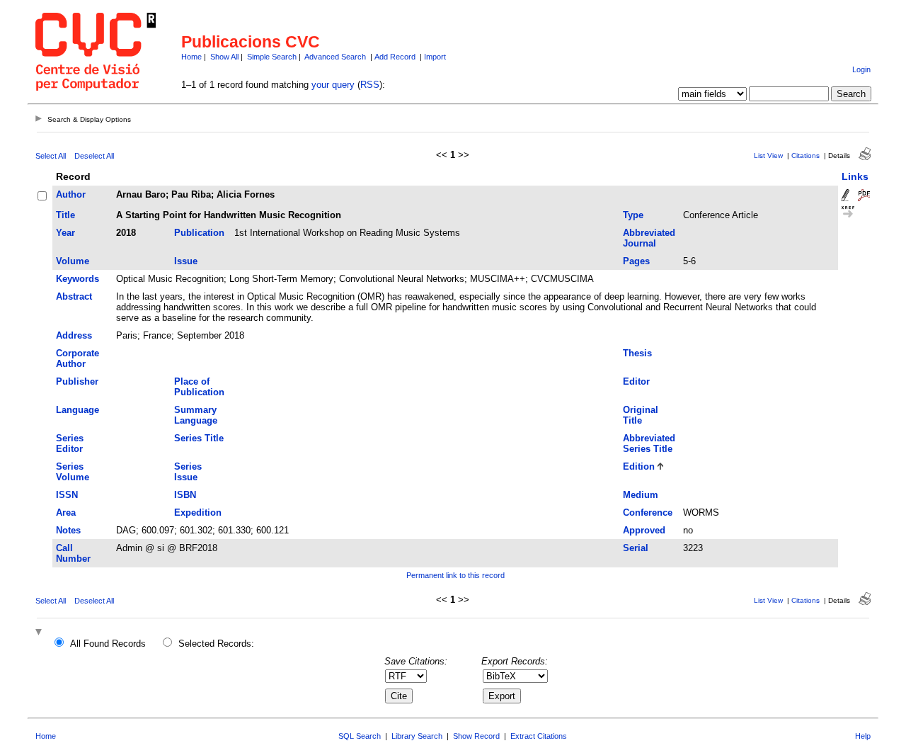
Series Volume (72, 471)
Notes (68, 530)
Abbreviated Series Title (649, 443)
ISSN (67, 494)
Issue (185, 261)
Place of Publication (199, 386)
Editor (636, 381)
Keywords (77, 278)
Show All (224, 56)
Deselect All (94, 156)
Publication (199, 232)
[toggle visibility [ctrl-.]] (40, 633)
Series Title (199, 438)
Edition (639, 466)
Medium (640, 494)
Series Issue (188, 471)
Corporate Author (77, 358)
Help (863, 736)
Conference (647, 512)
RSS (369, 84)
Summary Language (195, 415)
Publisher (77, 381)
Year (65, 232)
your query (333, 84)
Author (71, 194)
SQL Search (359, 736)
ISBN (185, 494)
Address (74, 335)
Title (65, 215)
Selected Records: (216, 643)
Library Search (416, 736)
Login (861, 69)
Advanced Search (335, 56)
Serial (635, 548)
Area (66, 512)
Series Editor (70, 443)
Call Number (73, 553)
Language (77, 409)
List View (768, 155)
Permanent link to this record (455, 575)
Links (855, 176)
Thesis (637, 353)
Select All (50, 156)
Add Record (394, 56)
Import (435, 56)
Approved (644, 530)
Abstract (74, 296)
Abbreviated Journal (649, 238)
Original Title (640, 415)
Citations (805, 155)
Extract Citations (538, 736)
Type (633, 215)
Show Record (476, 736)
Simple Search (272, 56)
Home (191, 56)
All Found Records (108, 643)
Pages (636, 261)
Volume (72, 261)
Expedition (198, 512)
